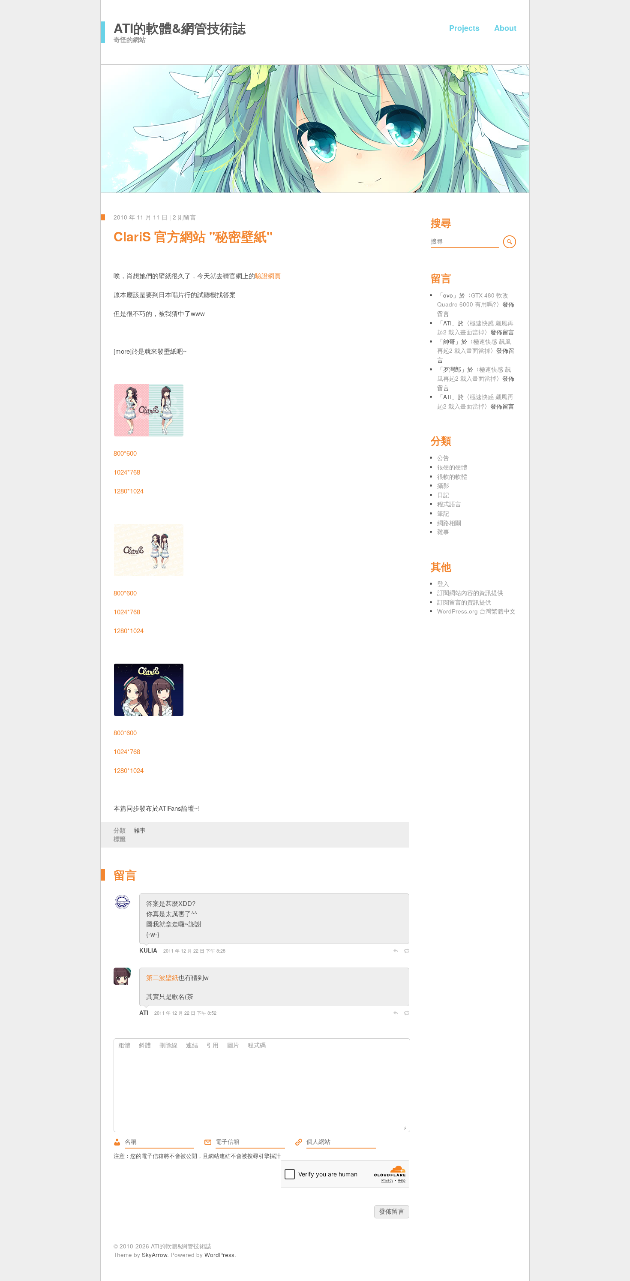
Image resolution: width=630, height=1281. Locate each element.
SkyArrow (154, 1255)
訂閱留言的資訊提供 (464, 602)
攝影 (443, 485)
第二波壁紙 (162, 977)
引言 (406, 950)
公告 (443, 458)
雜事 (140, 830)
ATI (144, 1012)
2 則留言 (184, 217)
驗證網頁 (268, 275)
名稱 (117, 1142)
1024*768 (127, 471)
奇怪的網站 (130, 39)
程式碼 (257, 1045)
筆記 (443, 513)
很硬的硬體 (452, 467)
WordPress (219, 1255)
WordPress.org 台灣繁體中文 (476, 611)
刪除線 (168, 1045)
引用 (213, 1045)
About (505, 27)
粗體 (124, 1045)
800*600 (125, 452)
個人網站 (298, 1142)
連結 (192, 1045)
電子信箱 (207, 1142)
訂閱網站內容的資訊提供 (470, 593)
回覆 (395, 950)
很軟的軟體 (452, 476)
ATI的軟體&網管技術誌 (180, 27)
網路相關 (449, 523)
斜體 (145, 1045)
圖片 (233, 1045)
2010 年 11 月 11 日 (141, 217)
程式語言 (449, 504)
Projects (464, 27)
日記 (443, 495)
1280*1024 (129, 490)
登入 (443, 584)
